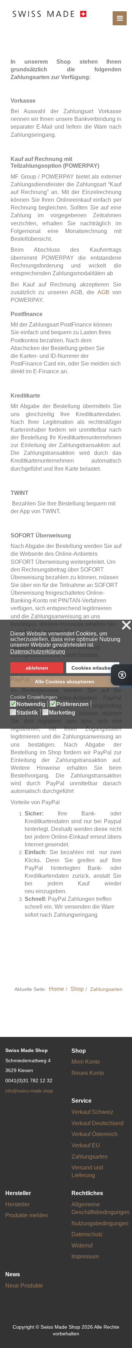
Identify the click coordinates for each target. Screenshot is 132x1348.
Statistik (27, 713)
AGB (103, 292)
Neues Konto (87, 1073)
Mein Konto (85, 1062)
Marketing (62, 713)
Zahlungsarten (89, 1157)
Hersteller (17, 1204)
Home (56, 989)
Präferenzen (72, 704)
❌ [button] (126, 625)
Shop (77, 989)
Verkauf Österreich (94, 1134)
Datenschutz (87, 1234)
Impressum (85, 1256)
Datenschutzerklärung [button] (37, 651)
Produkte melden (26, 1215)
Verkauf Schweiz (92, 1112)
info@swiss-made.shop (29, 1091)
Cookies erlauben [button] (92, 668)
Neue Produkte (24, 1286)
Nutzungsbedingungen (99, 1223)
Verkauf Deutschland (97, 1123)
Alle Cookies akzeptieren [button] (64, 681)
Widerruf (82, 1246)
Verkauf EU (85, 1145)
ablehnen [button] (37, 668)
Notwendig (31, 704)
